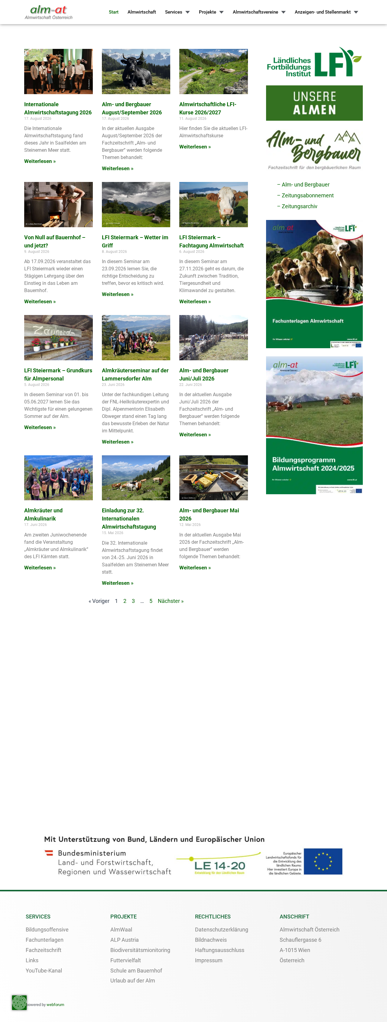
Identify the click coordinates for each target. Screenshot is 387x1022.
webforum (55, 1004)
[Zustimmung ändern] (19, 1002)
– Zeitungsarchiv (297, 206)
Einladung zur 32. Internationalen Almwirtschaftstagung (129, 518)
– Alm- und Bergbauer (303, 184)
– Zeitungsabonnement (305, 195)
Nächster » (171, 601)
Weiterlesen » (40, 161)
